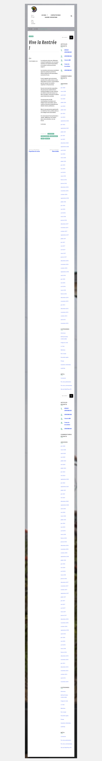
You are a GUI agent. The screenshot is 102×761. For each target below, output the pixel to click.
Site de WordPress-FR (66, 389)
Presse (62, 361)
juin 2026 (63, 87)
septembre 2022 (65, 120)
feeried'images (53, 136)
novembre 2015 (64, 301)
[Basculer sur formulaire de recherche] (71, 16)
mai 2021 (63, 139)
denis (30, 58)
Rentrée (47, 138)
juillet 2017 (63, 238)
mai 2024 (63, 106)
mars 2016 (63, 290)
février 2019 (64, 179)
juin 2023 (63, 113)
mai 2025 (63, 98)
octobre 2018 (64, 194)
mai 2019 (63, 168)
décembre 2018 (64, 187)
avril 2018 (63, 212)
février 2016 (64, 293)
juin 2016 (63, 279)
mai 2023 (63, 117)
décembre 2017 (64, 224)
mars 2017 (63, 253)
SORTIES (63, 368)
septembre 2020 (65, 146)
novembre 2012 (64, 312)
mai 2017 (63, 246)
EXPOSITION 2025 (68, 70)
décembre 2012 (64, 308)
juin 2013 (63, 304)
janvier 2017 (64, 257)
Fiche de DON (67, 60)
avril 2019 (63, 172)
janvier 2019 (64, 183)
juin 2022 (63, 124)
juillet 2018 (63, 201)
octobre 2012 (64, 316)
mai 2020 (63, 154)
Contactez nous (55, 15)
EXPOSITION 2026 (68, 56)
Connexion (63, 378)
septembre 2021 (65, 128)
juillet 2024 (63, 102)
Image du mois (64, 342)
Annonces (63, 333)
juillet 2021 (63, 132)
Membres (63, 350)
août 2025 (63, 95)
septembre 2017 (65, 235)
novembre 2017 (64, 227)
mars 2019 (63, 176)
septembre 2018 (65, 198)
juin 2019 (63, 165)
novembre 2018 (64, 190)
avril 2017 (63, 249)
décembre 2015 (64, 297)
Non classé (63, 353)
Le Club (31, 36)
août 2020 (63, 150)
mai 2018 (63, 209)
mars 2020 (63, 157)
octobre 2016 (64, 268)
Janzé (42, 138)
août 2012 (63, 319)
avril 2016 (63, 286)
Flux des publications (66, 381)
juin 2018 (63, 205)
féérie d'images (45, 136)
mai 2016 (63, 282)
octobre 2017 (64, 231)
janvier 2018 (64, 220)
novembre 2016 (64, 264)
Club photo (51, 133)
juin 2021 (63, 135)
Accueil (44, 15)
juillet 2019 (63, 161)
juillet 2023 (63, 109)
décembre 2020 (65, 143)
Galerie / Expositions (51, 17)
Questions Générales (66, 364)
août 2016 (63, 275)
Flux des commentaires (66, 385)
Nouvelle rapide (64, 357)
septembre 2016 (65, 271)
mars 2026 (63, 91)
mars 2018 (63, 216)
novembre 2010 (64, 323)
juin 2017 (63, 242)
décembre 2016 (64, 260)
